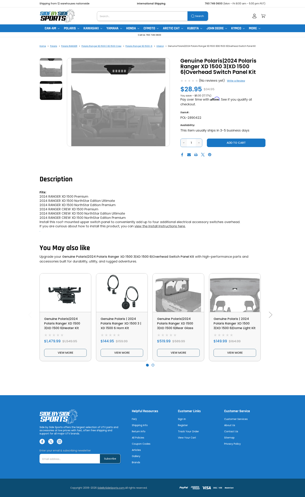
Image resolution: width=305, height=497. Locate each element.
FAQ (134, 419)
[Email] (189, 154)
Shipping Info (140, 425)
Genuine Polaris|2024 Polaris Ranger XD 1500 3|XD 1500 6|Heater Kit (62, 323)
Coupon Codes (141, 444)
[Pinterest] (209, 154)
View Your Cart (187, 437)
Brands (136, 462)
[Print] (196, 154)
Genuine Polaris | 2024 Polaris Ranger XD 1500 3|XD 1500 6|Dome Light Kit (235, 323)
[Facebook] (182, 154)
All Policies (138, 437)
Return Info (138, 431)
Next (270, 314)
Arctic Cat (171, 28)
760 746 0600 (214, 3)
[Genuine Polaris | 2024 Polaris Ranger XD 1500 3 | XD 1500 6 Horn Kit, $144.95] (122, 292)
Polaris (70, 28)
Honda (131, 28)
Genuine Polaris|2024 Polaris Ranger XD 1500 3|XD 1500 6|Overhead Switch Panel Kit (128, 256)
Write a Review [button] (236, 81)
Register (183, 425)
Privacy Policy (232, 444)
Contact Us (231, 431)
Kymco (236, 28)
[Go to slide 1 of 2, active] (147, 365)
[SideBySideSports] (57, 16)
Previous (30, 314)
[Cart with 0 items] (263, 16)
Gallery (136, 456)
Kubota (193, 28)
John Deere (215, 28)
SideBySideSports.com (111, 488)
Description (56, 179)
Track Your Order (188, 431)
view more (65, 353)
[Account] (254, 16)
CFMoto (149, 28)
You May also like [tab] (65, 248)
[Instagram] (59, 441)
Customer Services (236, 419)
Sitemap (229, 437)
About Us (229, 425)
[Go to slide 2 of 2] (153, 365)
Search (199, 16)
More (253, 28)
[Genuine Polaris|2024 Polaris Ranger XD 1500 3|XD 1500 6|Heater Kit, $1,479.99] (65, 292)
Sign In (182, 419)
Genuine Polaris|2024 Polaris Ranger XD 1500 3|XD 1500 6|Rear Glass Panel (175, 326)
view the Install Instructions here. (160, 226)
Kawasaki (91, 28)
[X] (203, 154)
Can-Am (51, 28)
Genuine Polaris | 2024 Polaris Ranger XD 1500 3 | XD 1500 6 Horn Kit (121, 323)
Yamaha (112, 28)
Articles (136, 450)
